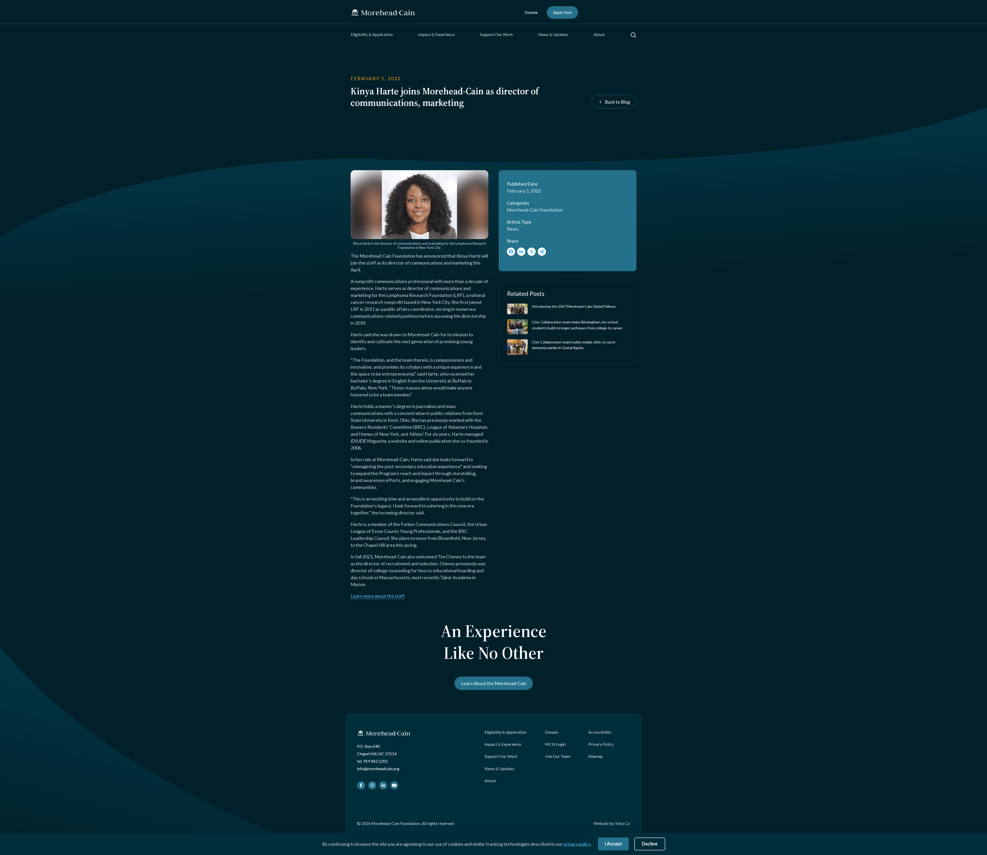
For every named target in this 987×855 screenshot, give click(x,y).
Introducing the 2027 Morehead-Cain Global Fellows (574, 306)
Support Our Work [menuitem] (496, 34)
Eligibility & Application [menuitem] (372, 34)
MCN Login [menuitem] (555, 744)
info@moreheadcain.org (378, 768)
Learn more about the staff (377, 596)
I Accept (613, 844)
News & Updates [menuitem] (553, 34)
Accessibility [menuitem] (599, 732)
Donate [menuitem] (531, 12)
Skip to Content (14, 3)
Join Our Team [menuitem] (557, 756)
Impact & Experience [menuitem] (436, 34)
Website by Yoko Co (611, 823)
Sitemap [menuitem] (595, 756)
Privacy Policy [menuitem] (601, 744)
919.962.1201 (375, 761)
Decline (649, 844)
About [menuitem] (599, 34)
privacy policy (577, 844)
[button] (633, 35)
